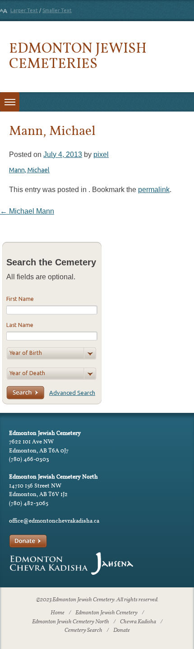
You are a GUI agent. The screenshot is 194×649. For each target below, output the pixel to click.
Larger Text (24, 10)
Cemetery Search (83, 631)
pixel (101, 154)
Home (58, 613)
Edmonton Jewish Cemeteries (78, 55)
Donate (121, 631)
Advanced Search (72, 392)
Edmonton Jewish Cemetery (106, 613)
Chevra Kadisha (138, 622)
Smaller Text (57, 10)
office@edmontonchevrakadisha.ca (54, 520)
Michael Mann (27, 211)
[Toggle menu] (9, 102)
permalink (154, 189)
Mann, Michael (29, 170)
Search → (25, 392)
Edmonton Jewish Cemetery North (70, 622)
